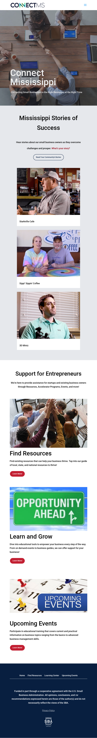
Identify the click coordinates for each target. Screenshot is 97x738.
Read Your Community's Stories (48, 157)
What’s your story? (61, 148)
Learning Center (51, 676)
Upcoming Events (70, 676)
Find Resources (35, 676)
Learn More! (17, 474)
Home (22, 676)
